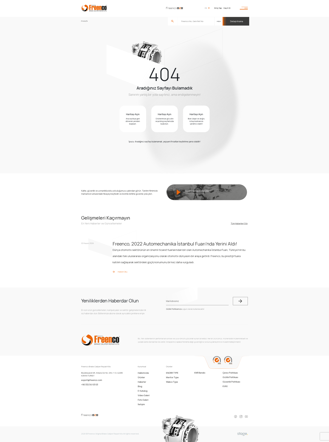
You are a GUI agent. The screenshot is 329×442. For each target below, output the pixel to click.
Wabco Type (172, 381)
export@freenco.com (91, 380)
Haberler (142, 381)
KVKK (225, 386)
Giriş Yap (218, 8)
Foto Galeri (143, 399)
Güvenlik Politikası (231, 381)
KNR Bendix (199, 372)
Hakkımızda (143, 372)
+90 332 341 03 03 (89, 384)
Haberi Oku (122, 272)
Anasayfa (84, 21)
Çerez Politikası (230, 372)
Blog (140, 386)
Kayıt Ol (227, 8)
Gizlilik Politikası (230, 377)
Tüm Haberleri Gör (239, 223)
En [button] (206, 8)
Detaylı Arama (236, 21)
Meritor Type (172, 377)
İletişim (141, 404)
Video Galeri (144, 395)
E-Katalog (142, 390)
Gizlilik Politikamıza (174, 309)
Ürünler (141, 377)
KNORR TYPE (172, 372)
